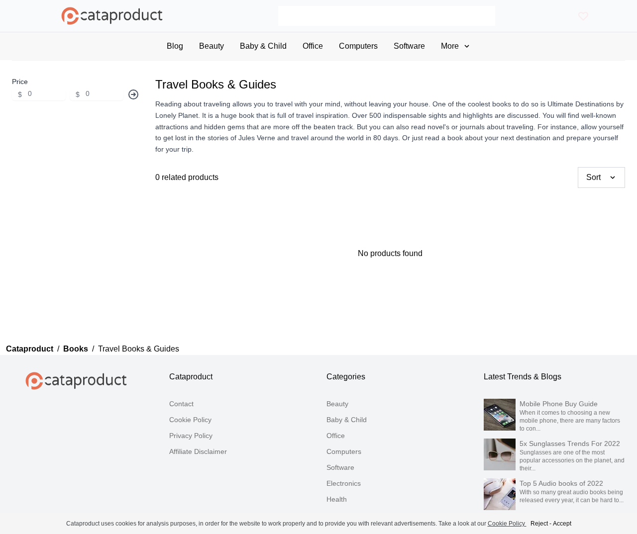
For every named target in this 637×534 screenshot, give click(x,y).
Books (75, 349)
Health (336, 499)
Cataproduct (29, 349)
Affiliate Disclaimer (198, 451)
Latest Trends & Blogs (522, 376)
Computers (343, 451)
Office (335, 436)
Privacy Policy (190, 436)
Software (340, 467)
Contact (181, 404)
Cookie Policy (190, 420)
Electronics (343, 483)
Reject (539, 523)
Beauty (337, 404)
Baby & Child (346, 420)
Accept (562, 523)
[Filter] (133, 94)
